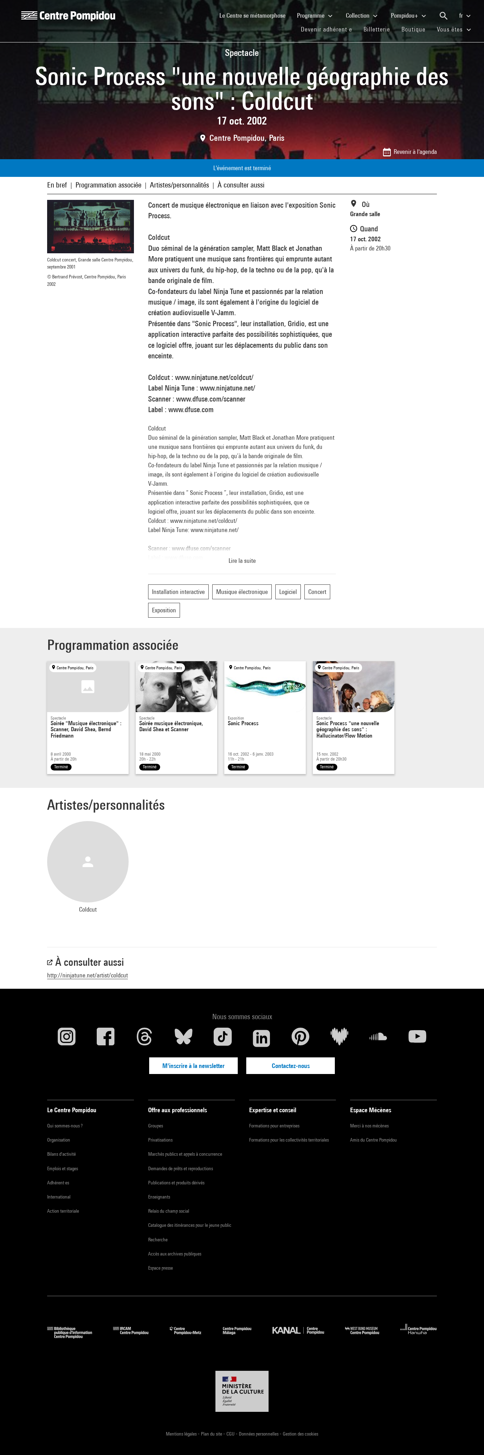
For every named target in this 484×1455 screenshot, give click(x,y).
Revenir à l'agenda (415, 151)
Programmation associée (108, 184)
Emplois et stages (62, 1168)
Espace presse (160, 1268)
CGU (231, 1434)
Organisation (58, 1140)
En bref (57, 184)
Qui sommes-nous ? (65, 1125)
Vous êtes (451, 29)
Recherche (158, 1239)
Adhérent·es (58, 1182)
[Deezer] (339, 1038)
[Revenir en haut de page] (467, 1438)
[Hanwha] (418, 1336)
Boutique (416, 29)
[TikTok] (222, 1038)
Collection (358, 15)
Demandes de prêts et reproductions (180, 1168)
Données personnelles (259, 1434)
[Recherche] (444, 16)
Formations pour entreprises (274, 1125)
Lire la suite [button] (242, 560)
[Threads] (144, 1038)
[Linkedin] (261, 1038)
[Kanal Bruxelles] (303, 1336)
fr (461, 15)
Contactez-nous (291, 1065)
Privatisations (160, 1140)
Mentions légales (182, 1434)
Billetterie (377, 29)
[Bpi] (74, 1336)
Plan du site (212, 1434)
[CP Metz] (191, 1336)
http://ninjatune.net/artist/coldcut (87, 975)
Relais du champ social (168, 1211)
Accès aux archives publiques (174, 1254)
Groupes (155, 1125)
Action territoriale (63, 1211)
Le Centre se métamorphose (255, 15)
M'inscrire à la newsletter (193, 1065)
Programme (311, 15)
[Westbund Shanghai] (367, 1336)
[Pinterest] (300, 1038)
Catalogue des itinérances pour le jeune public (189, 1225)
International (59, 1197)
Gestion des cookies (300, 1434)
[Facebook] (105, 1038)
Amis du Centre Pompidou (373, 1140)
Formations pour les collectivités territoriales (289, 1140)
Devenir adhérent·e (329, 29)
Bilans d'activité (61, 1154)
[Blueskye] (183, 1038)
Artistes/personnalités (179, 184)
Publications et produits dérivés (176, 1182)
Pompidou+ (405, 15)
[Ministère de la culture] (242, 1391)
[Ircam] (136, 1336)
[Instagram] (66, 1038)
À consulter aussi (241, 184)
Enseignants (159, 1197)
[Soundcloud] (378, 1038)
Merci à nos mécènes (369, 1125)
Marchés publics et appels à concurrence (185, 1154)
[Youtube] (417, 1038)
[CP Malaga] (242, 1336)
